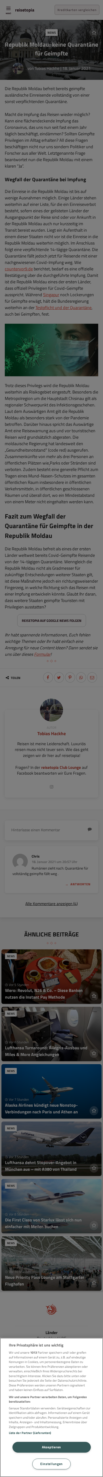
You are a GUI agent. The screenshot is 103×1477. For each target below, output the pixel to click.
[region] (51, 1407)
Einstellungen (51, 1463)
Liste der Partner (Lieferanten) (30, 1432)
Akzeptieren (51, 1447)
